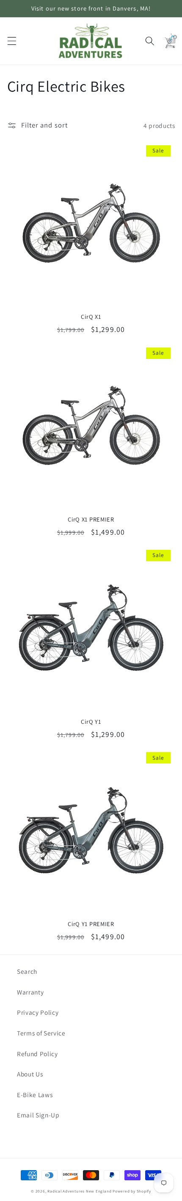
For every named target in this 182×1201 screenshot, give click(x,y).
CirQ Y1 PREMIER (91, 924)
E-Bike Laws (34, 1094)
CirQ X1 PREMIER (91, 519)
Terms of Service (41, 1033)
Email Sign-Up (38, 1115)
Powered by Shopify (132, 1191)
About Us (30, 1074)
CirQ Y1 (91, 721)
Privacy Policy (37, 1012)
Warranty (30, 992)
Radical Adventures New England (79, 1191)
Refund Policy (37, 1053)
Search (27, 971)
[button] (11, 41)
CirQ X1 (91, 317)
